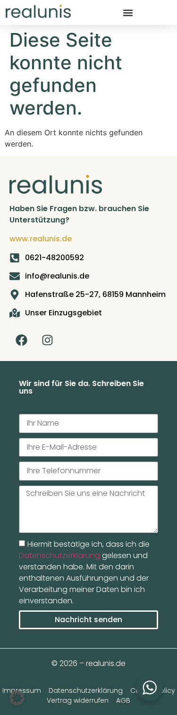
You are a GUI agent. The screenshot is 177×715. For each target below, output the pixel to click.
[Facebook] (21, 340)
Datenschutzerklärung (59, 555)
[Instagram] (47, 340)
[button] (127, 12)
